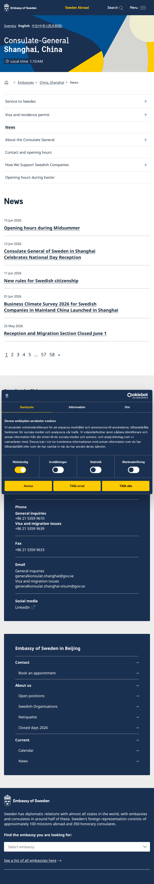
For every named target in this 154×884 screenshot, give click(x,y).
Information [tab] (77, 407)
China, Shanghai (52, 82)
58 (52, 354)
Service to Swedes (20, 101)
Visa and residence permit (27, 114)
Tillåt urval (77, 486)
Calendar (25, 750)
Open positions (31, 695)
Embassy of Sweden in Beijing (47, 648)
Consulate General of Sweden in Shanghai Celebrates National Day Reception (49, 254)
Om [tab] (127, 407)
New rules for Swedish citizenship (41, 281)
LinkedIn (22, 607)
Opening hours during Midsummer (42, 228)
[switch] (58, 470)
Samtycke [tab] (27, 407)
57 (43, 354)
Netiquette (27, 717)
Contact (22, 662)
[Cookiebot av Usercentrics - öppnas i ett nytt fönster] (131, 396)
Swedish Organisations (38, 706)
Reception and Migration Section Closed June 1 (55, 333)
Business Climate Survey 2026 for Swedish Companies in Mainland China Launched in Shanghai (61, 307)
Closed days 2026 (33, 727)
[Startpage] (8, 82)
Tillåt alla (126, 486)
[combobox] (77, 847)
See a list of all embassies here (30, 860)
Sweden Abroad (77, 7)
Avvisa (28, 486)
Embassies (26, 82)
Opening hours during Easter (30, 177)
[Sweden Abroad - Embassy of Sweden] (24, 8)
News (10, 127)
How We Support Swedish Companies (37, 164)
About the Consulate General (30, 139)
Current (22, 740)
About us (23, 685)
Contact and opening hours (28, 152)
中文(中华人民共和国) (47, 26)
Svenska (10, 26)
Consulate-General (36, 45)
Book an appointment (37, 673)
